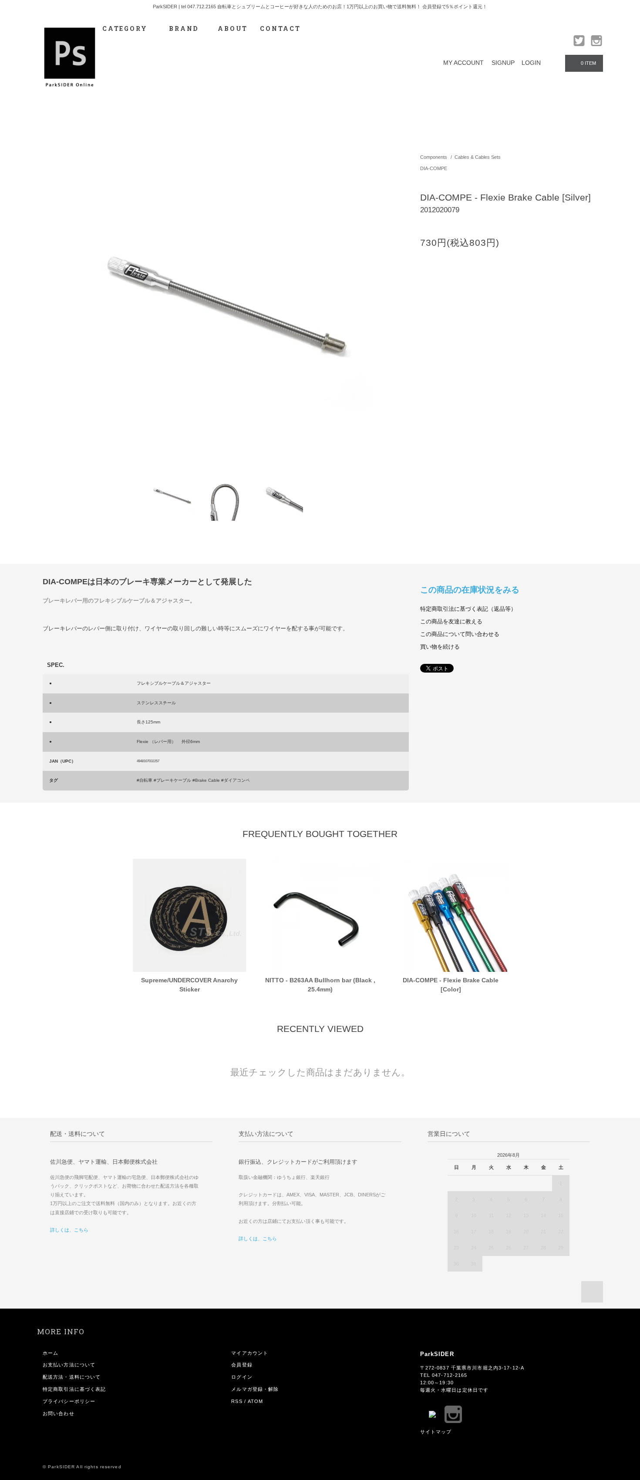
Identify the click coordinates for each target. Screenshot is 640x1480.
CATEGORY (126, 28)
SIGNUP (503, 62)
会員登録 (241, 1364)
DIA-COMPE (433, 168)
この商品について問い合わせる (459, 634)
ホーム (50, 1353)
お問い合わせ (58, 1413)
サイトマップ (436, 1431)
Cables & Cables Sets (478, 157)
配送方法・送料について (72, 1377)
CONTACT (280, 28)
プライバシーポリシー (69, 1401)
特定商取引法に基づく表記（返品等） (468, 609)
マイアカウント (249, 1353)
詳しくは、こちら (69, 1229)
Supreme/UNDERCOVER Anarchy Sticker (189, 985)
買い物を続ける (440, 647)
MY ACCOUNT (463, 62)
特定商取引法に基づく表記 (74, 1389)
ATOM (255, 1401)
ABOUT (233, 28)
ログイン (241, 1377)
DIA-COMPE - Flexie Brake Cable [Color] (451, 985)
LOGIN (531, 62)
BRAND (184, 28)
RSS (236, 1401)
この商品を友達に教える (451, 622)
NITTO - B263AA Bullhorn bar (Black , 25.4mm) (320, 985)
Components (433, 157)
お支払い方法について (69, 1364)
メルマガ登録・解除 (255, 1389)
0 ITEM (588, 63)
